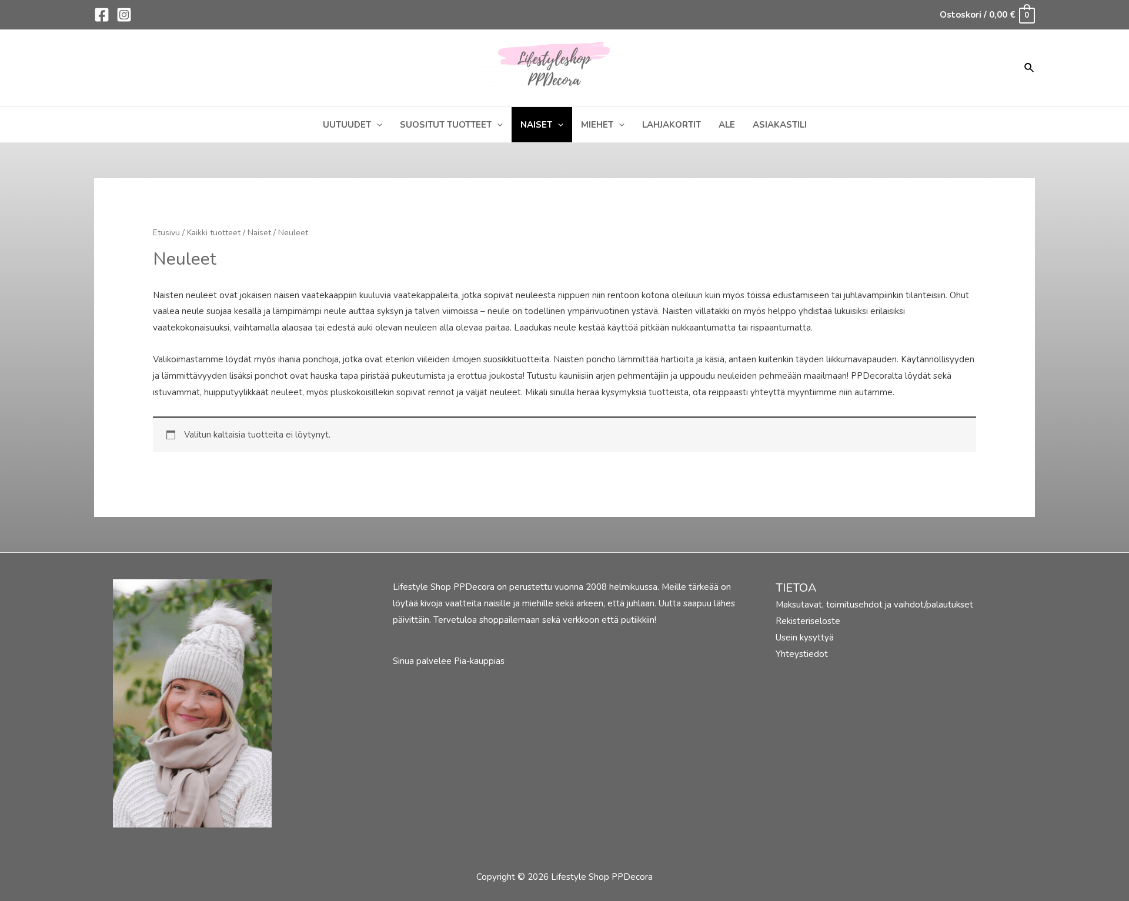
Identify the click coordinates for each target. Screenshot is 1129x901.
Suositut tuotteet (446, 125)
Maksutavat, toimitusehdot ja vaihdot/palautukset (874, 604)
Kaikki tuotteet (214, 232)
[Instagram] (124, 14)
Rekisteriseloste (808, 621)
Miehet (597, 125)
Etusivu (166, 232)
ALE (727, 125)
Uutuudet (347, 125)
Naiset (536, 125)
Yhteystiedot (802, 654)
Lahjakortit (671, 125)
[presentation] (376, 125)
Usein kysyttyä (805, 637)
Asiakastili (780, 125)
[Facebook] (101, 14)
